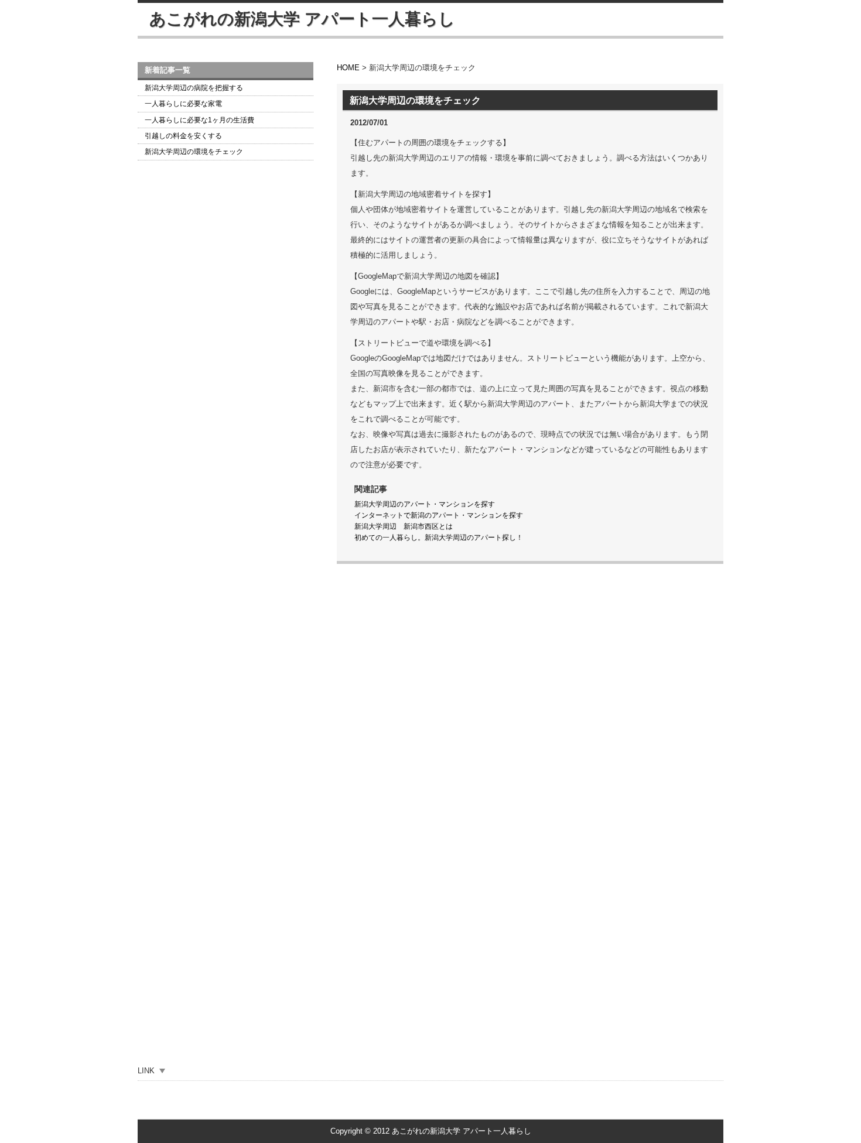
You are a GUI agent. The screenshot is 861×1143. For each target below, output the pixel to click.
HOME (348, 67)
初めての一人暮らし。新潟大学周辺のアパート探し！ (438, 537)
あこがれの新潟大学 (302, 19)
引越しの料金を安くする (183, 136)
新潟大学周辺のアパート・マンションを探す (424, 504)
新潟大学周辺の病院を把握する (194, 88)
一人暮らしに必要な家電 (183, 104)
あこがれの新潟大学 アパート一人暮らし (461, 1131)
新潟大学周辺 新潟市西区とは (403, 526)
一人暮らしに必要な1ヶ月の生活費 (199, 120)
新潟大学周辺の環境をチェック (194, 152)
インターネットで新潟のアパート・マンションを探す (438, 515)
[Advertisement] (225, 359)
